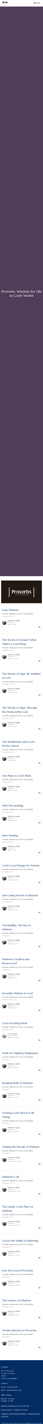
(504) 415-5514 (12, 1387)
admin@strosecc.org (13, 1390)
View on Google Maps (9, 1378)
